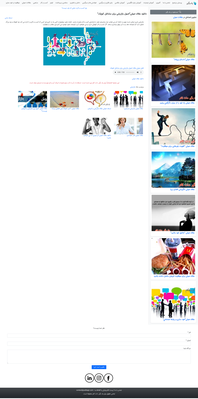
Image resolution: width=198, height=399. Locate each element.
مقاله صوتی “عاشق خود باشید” (182, 232)
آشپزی (158, 3)
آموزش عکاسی (120, 3)
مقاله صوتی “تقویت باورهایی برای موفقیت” (177, 146)
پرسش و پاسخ (177, 3)
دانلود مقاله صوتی (138, 79)
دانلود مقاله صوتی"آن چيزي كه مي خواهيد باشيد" (97, 136)
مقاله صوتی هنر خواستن (135, 135)
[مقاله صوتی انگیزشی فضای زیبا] (173, 170)
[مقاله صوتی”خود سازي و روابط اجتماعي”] (173, 300)
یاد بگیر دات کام (98, 394)
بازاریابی (132, 87)
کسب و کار (44, 3)
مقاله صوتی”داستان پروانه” (184, 59)
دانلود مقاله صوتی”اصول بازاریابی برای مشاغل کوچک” (122, 14)
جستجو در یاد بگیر (172, 12)
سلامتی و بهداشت (61, 3)
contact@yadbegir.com (84, 390)
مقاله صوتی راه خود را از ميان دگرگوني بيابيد (177, 102)
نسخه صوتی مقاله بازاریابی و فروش (99, 108)
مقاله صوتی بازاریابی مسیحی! (133, 108)
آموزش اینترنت (148, 3)
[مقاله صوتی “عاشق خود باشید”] (173, 213)
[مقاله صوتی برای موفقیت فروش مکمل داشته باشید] (173, 256)
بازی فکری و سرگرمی (105, 3)
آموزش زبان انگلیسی (134, 3)
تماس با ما (166, 3)
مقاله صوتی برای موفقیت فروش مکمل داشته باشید (174, 276)
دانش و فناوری (75, 3)
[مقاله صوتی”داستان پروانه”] (173, 40)
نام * (189, 332)
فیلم (51, 3)
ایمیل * (188, 340)
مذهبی (35, 3)
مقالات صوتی (26, 3)
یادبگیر (189, 3)
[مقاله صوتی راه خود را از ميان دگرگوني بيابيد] (173, 83)
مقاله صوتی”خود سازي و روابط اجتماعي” (178, 319)
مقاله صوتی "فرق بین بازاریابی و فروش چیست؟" (34, 109)
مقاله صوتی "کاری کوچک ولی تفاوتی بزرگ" (65, 108)
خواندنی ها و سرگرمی (89, 3)
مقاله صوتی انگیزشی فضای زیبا (182, 189)
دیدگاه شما (187, 348)
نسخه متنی (8, 18)
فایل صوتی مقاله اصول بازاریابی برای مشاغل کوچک (127, 68)
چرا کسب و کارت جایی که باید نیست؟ (74, 8)
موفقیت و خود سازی (13, 3)
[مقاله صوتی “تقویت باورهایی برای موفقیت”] (173, 126)
